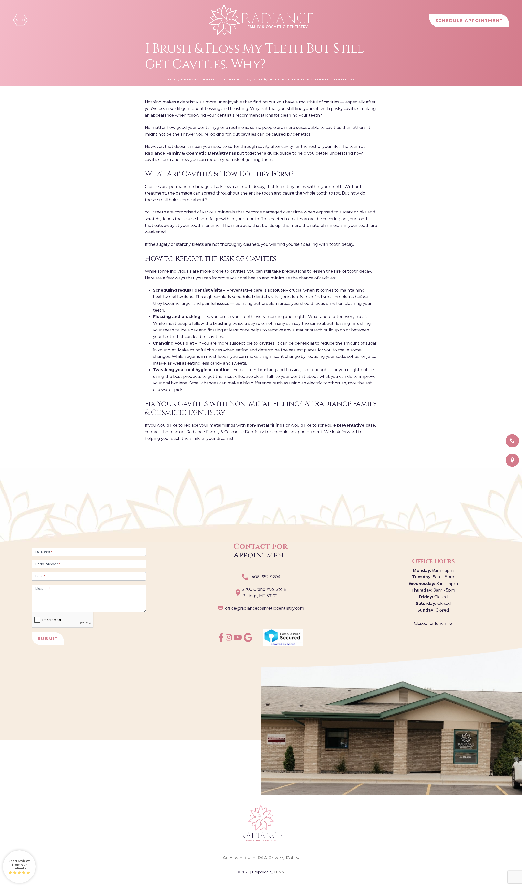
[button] (20, 20)
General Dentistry (201, 79)
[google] (248, 640)
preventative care (356, 425)
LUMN (279, 872)
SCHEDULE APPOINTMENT (469, 20)
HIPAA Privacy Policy (275, 858)
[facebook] (221, 640)
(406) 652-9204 (265, 576)
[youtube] (238, 638)
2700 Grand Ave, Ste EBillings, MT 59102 (264, 592)
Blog (172, 79)
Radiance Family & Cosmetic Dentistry (186, 153)
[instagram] (229, 639)
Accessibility (236, 858)
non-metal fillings (266, 425)
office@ (264, 608)
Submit (48, 638)
